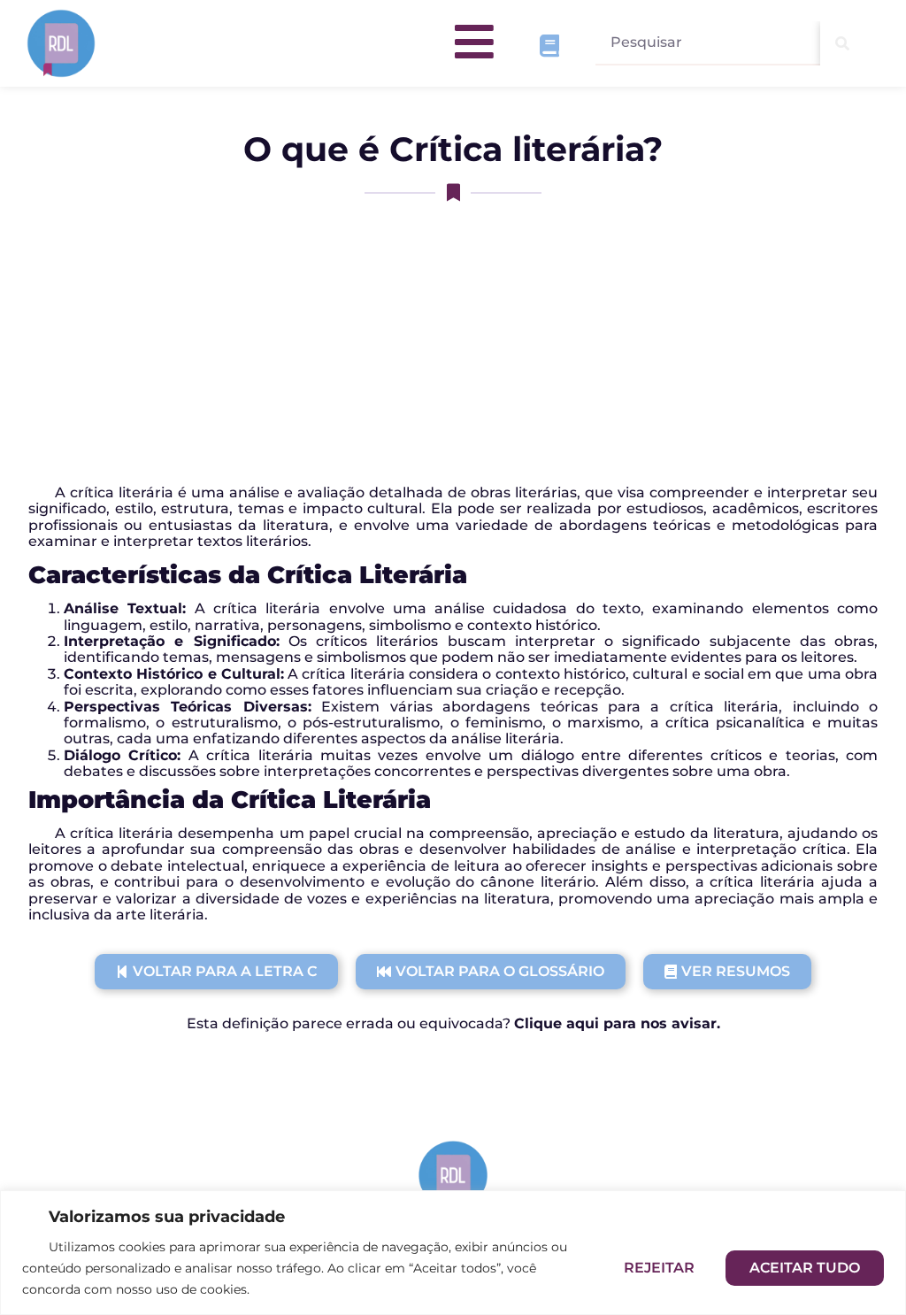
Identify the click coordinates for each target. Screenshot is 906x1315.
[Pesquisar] (842, 43)
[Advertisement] (453, 343)
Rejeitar (659, 1267)
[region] (453, 1252)
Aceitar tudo (804, 1267)
